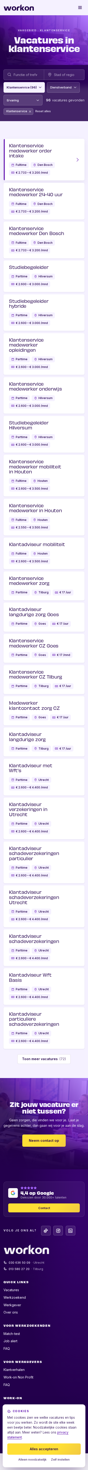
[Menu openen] (80, 7)
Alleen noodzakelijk (32, 1459)
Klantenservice (16, 112)
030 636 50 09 (27, 1262)
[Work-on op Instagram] (58, 1230)
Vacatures (11, 1290)
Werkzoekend (15, 1297)
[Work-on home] (19, 7)
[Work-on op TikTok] (46, 1230)
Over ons (11, 1312)
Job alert (10, 1341)
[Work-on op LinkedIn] (70, 1230)
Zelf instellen (60, 1459)
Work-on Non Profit (18, 1377)
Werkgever (12, 1305)
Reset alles (43, 111)
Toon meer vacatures (44, 1059)
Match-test (12, 1334)
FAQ (7, 1348)
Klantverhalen (14, 1370)
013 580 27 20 (26, 1269)
